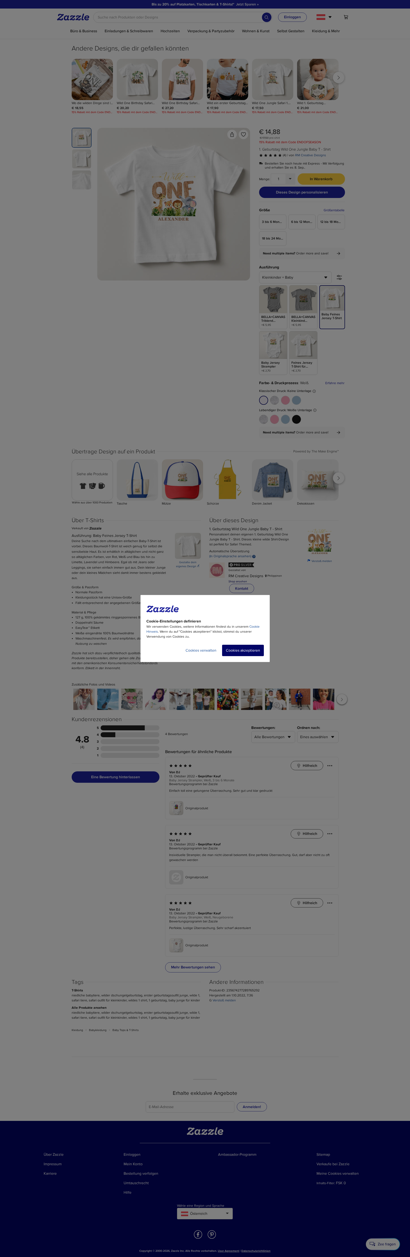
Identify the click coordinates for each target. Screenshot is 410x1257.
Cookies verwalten (201, 650)
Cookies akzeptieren (243, 650)
